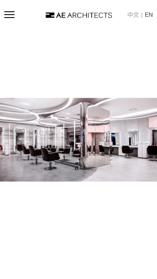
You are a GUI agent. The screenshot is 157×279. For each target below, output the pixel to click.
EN (149, 14)
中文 (133, 14)
